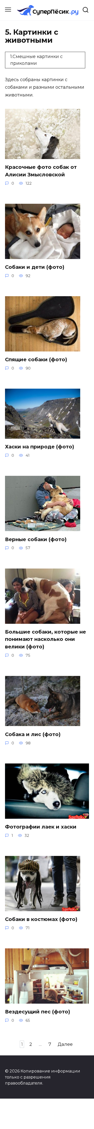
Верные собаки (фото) (36, 539)
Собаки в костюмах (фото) (41, 919)
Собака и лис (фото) (33, 734)
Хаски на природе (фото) (39, 447)
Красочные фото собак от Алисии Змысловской (41, 171)
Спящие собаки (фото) (36, 359)
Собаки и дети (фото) (34, 267)
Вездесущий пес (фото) (37, 1012)
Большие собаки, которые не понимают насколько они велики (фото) (45, 639)
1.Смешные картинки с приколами (36, 60)
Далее (65, 1044)
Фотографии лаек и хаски (40, 827)
